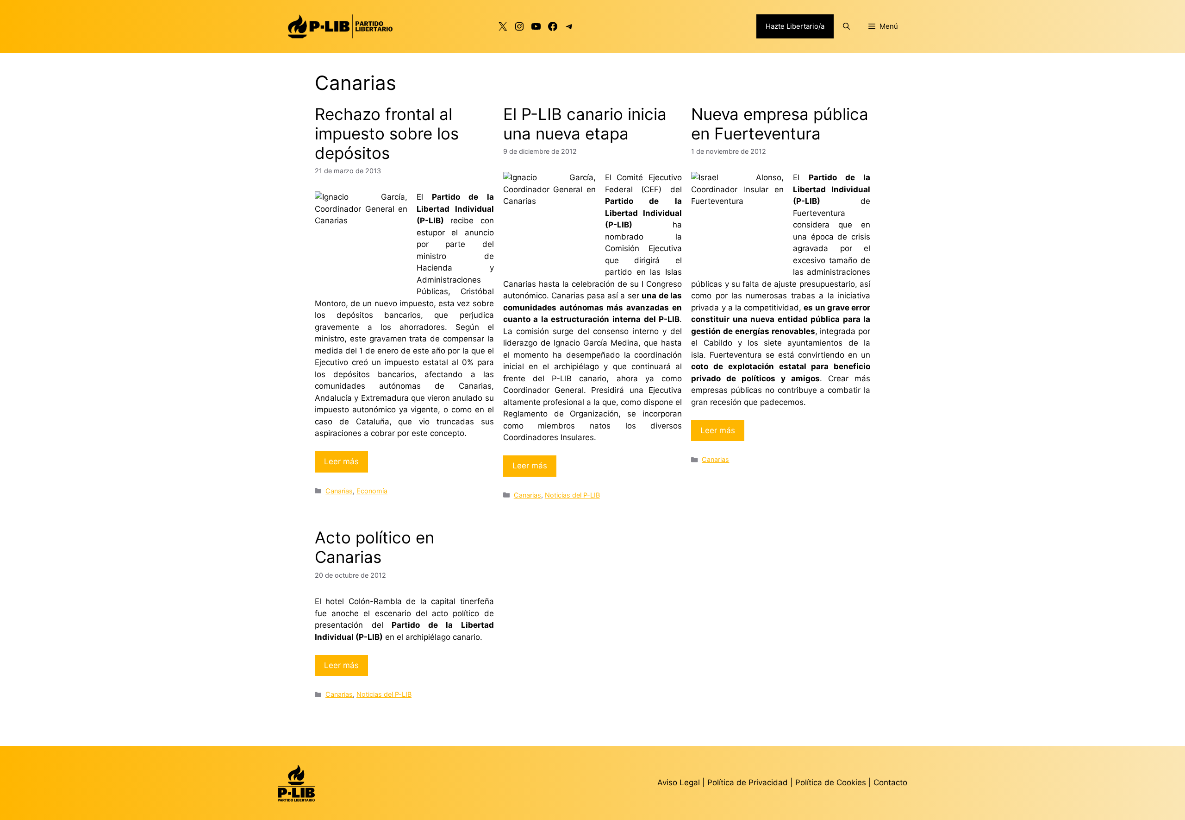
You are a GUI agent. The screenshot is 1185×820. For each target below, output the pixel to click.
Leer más (341, 461)
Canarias (339, 491)
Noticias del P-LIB (572, 495)
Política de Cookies (830, 782)
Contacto (890, 782)
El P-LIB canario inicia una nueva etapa (585, 123)
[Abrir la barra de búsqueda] (846, 26)
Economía (371, 491)
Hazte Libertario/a (795, 26)
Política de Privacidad (748, 782)
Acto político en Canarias (374, 547)
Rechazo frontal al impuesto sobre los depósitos (387, 133)
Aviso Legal (678, 782)
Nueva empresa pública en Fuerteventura (779, 123)
